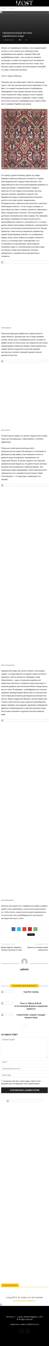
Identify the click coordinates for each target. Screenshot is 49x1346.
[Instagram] (27, 1331)
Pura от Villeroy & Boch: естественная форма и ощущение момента (31, 1006)
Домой (3, 9)
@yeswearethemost (24, 1301)
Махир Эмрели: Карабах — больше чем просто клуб (12, 948)
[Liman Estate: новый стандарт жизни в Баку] (7, 1017)
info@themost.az (32, 1324)
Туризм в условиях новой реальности (37, 948)
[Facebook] (21, 1331)
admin (24, 969)
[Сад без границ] (7, 994)
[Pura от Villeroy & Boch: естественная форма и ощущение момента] (7, 1006)
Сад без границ (31, 992)
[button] (45, 3)
